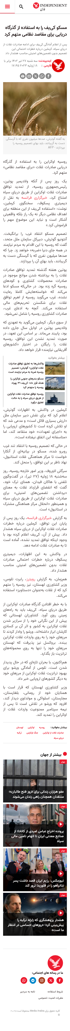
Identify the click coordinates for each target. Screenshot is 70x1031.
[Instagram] (41, 980)
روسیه (42, 727)
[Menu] (7, 6)
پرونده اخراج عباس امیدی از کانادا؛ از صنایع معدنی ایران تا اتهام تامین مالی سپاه (37, 836)
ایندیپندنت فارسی (44, 63)
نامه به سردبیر (27, 991)
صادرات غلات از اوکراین (53, 733)
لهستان (19, 727)
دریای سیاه (59, 738)
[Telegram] (33, 980)
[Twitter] (35, 76)
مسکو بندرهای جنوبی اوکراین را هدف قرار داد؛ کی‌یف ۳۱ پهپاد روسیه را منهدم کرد (27, 383)
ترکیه (19, 733)
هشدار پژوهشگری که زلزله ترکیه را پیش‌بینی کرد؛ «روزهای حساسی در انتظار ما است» (36, 925)
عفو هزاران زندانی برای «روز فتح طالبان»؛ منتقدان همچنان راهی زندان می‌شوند (36, 794)
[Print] (23, 76)
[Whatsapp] (42, 76)
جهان (44, 755)
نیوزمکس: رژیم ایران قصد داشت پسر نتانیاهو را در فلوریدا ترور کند (38, 883)
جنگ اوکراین (32, 733)
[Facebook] (48, 76)
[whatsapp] (24, 980)
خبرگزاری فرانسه (34, 198)
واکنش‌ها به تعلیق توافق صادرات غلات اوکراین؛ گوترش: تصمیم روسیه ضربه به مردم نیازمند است (26, 368)
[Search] (21, 6)
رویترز (30, 579)
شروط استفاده (55, 991)
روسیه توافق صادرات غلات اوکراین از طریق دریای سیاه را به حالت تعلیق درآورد (25, 398)
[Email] (29, 76)
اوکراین (31, 727)
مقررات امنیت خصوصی (50, 998)
